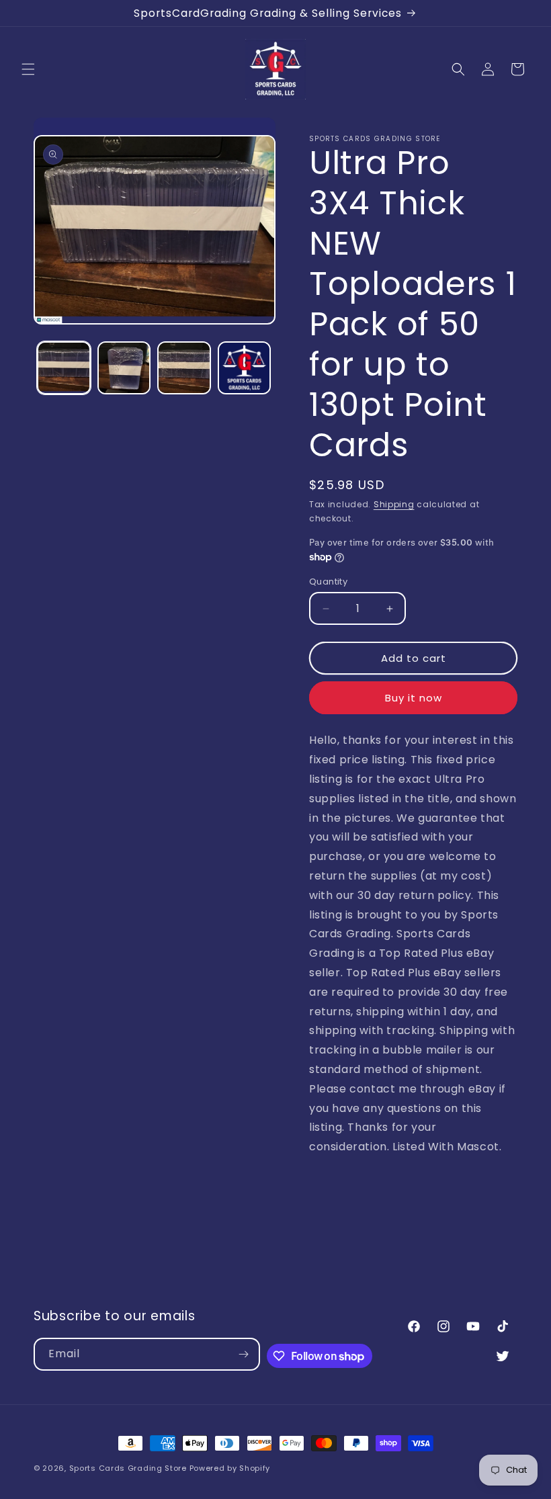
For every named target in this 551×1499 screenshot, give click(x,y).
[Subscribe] (244, 1354)
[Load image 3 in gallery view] (184, 368)
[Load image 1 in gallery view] (64, 368)
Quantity (328, 581)
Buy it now (413, 698)
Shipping (394, 504)
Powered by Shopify (230, 1468)
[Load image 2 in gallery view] (124, 368)
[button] (28, 69)
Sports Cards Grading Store (128, 1468)
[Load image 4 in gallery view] (244, 368)
